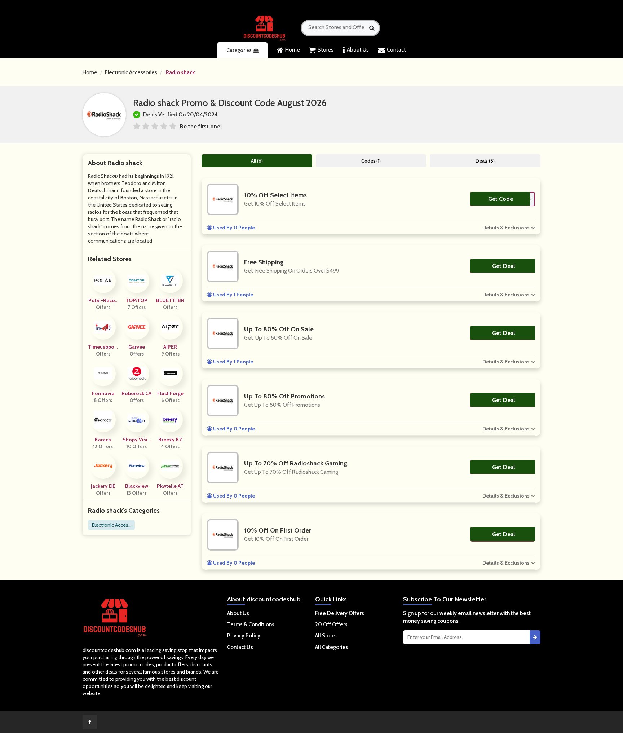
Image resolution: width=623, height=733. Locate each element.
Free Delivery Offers (339, 613)
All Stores (326, 635)
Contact (396, 50)
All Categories (331, 647)
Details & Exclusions (506, 227)
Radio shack (180, 72)
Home (292, 50)
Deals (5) (485, 161)
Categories (239, 50)
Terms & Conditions (250, 624)
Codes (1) (371, 161)
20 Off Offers (331, 624)
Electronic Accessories (131, 72)
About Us (358, 50)
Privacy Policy (243, 635)
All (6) (257, 161)
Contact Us (240, 647)
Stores (325, 50)
